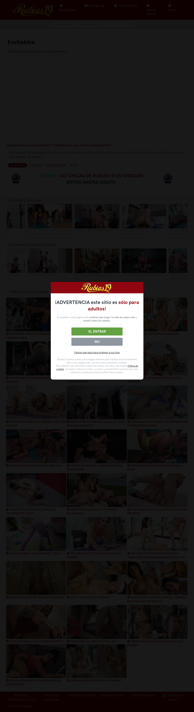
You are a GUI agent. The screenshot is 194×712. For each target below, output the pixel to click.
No (97, 342)
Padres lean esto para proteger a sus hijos (97, 352)
